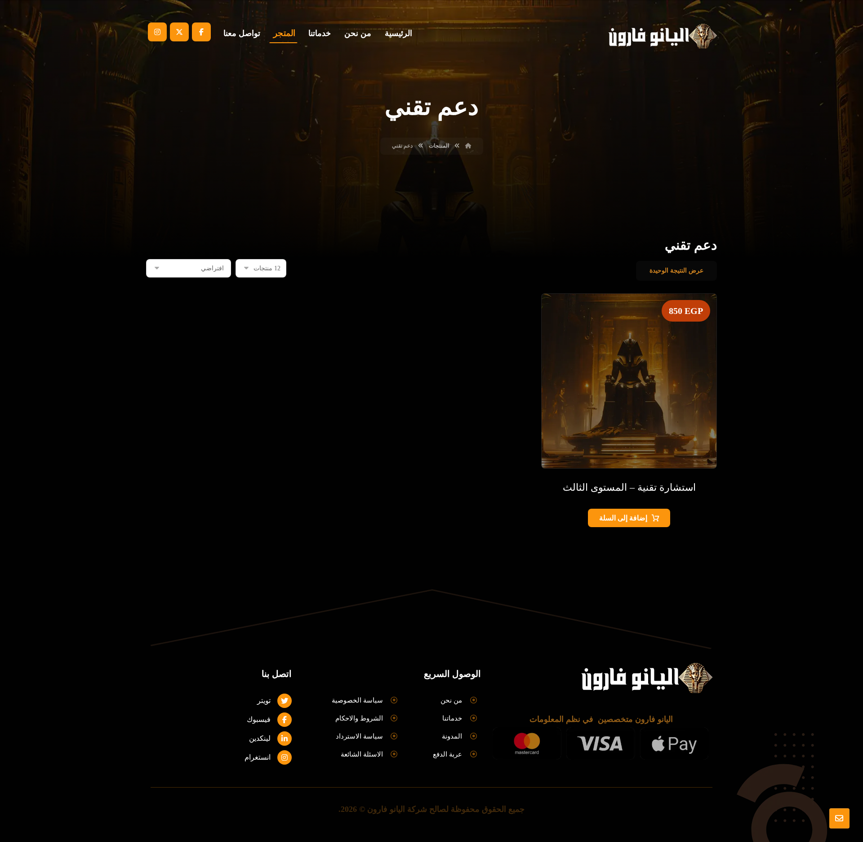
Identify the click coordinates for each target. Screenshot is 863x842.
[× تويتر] (179, 31)
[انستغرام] (157, 31)
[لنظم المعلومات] (661, 36)
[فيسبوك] (201, 31)
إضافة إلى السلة (623, 518)
